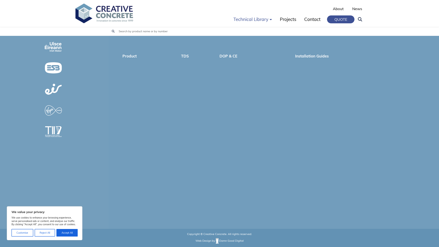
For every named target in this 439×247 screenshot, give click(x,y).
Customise (22, 232)
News (357, 8)
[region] (44, 223)
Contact (312, 19)
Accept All (67, 232)
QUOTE (340, 19)
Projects (288, 19)
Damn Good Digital (231, 240)
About (338, 8)
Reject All (45, 232)
